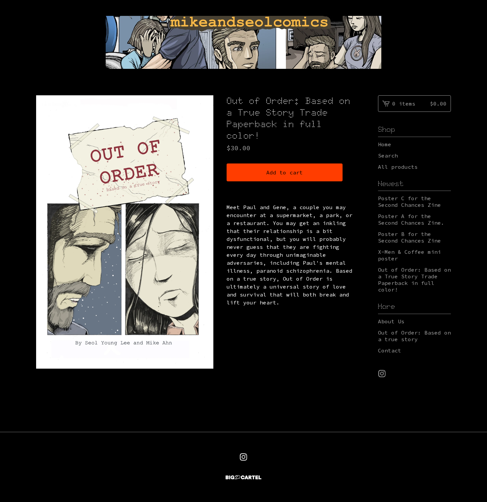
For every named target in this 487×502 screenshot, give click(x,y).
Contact (389, 350)
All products (398, 166)
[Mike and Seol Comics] (243, 42)
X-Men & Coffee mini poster (409, 255)
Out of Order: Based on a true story (414, 335)
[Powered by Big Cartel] (243, 477)
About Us (391, 321)
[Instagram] (382, 374)
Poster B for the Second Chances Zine (409, 237)
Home (384, 144)
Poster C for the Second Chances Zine (409, 201)
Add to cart (284, 172)
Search (388, 155)
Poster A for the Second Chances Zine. (411, 219)
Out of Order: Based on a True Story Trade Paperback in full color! (414, 279)
